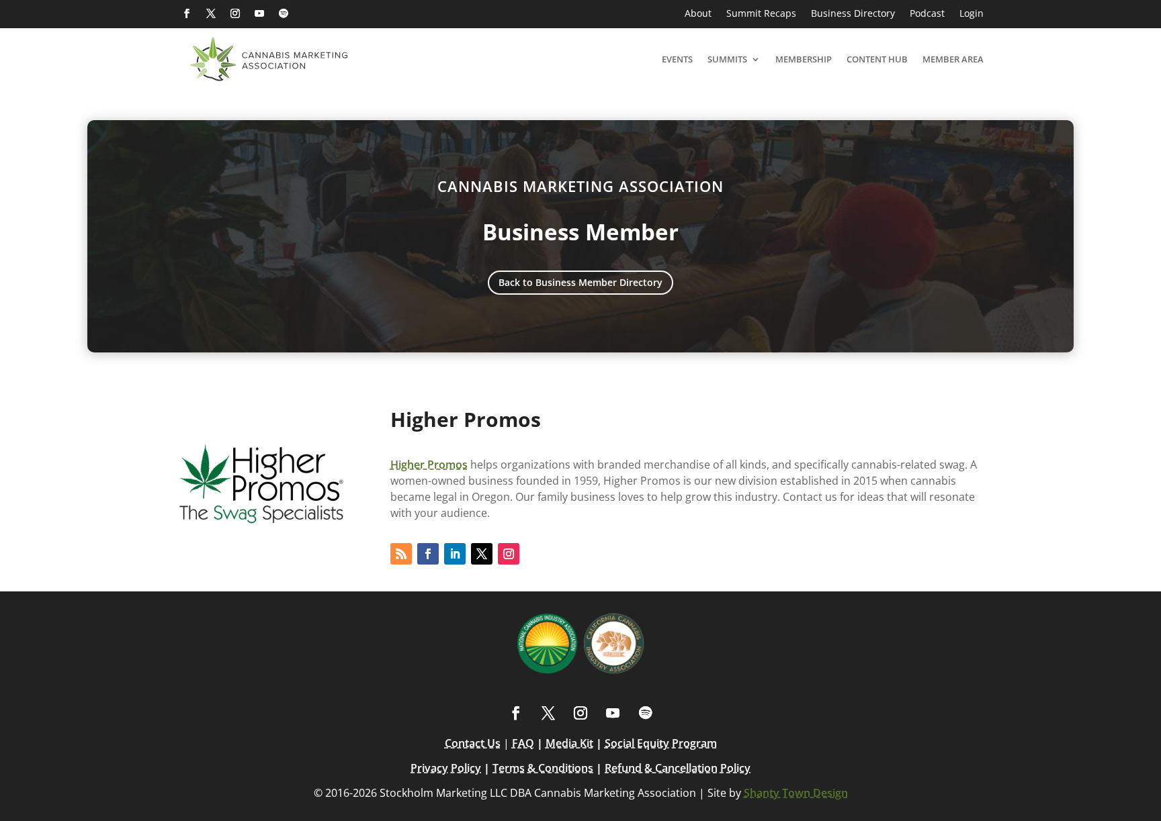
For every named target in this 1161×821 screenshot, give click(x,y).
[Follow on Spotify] (283, 13)
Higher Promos (429, 464)
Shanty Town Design (796, 792)
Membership (803, 59)
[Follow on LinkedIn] (455, 554)
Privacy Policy (446, 768)
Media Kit (569, 743)
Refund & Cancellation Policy (677, 768)
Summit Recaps (761, 14)
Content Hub (877, 59)
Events (677, 59)
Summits (727, 59)
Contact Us (473, 743)
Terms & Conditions (542, 768)
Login (971, 14)
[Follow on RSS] (401, 554)
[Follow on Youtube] (259, 13)
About (698, 14)
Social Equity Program (661, 743)
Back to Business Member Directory (580, 282)
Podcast (927, 14)
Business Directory (853, 14)
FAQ (523, 743)
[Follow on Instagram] (235, 13)
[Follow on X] (211, 13)
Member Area (953, 59)
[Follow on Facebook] (186, 13)
